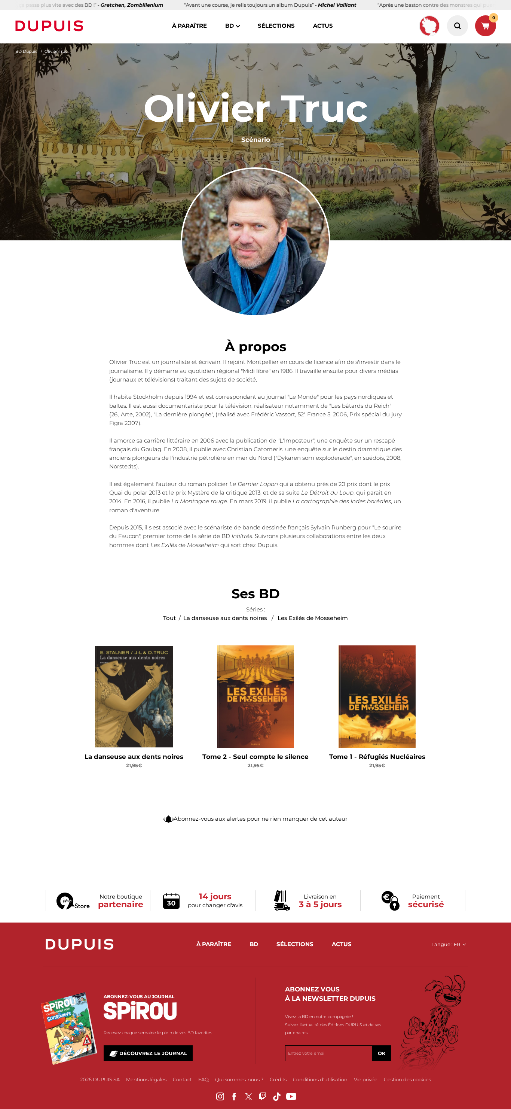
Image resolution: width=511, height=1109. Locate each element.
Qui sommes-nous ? (239, 1079)
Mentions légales (146, 1079)
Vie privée (365, 1079)
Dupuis (50, 25)
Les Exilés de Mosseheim (313, 618)
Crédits (278, 1079)
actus (323, 25)
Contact (182, 1079)
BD (229, 25)
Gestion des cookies (407, 1079)
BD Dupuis (26, 51)
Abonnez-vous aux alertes (209, 818)
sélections (276, 25)
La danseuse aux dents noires (225, 618)
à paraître (189, 25)
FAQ (203, 1079)
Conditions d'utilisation (320, 1079)
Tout (169, 618)
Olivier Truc (56, 51)
